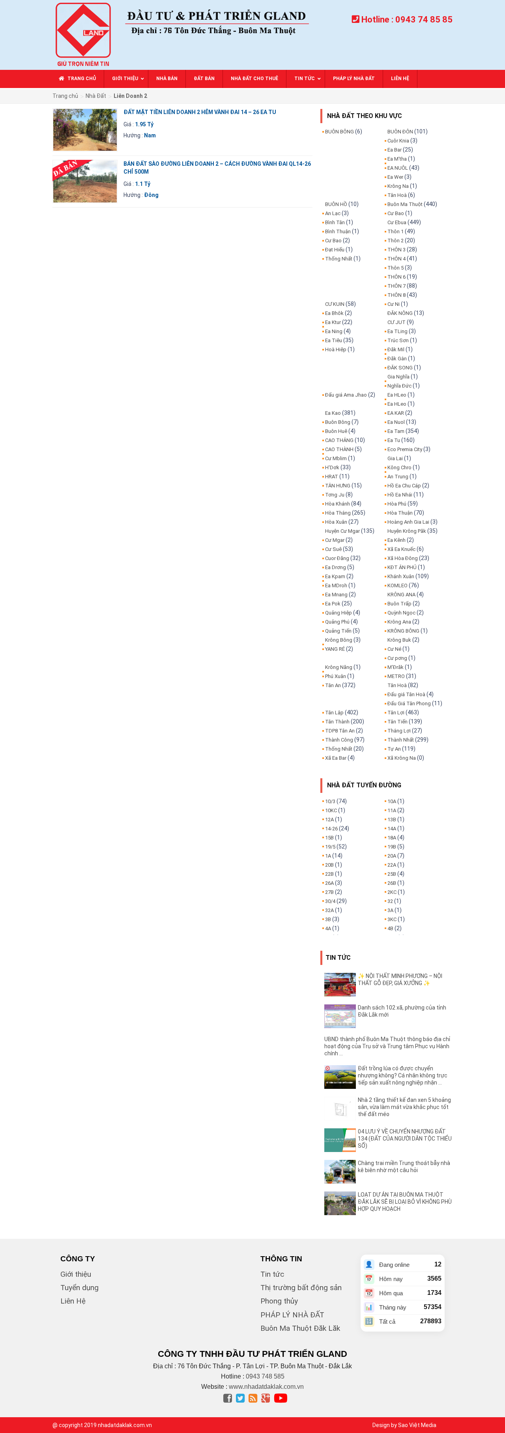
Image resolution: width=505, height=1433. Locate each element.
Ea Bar (394, 150)
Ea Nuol (396, 422)
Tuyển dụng (79, 1287)
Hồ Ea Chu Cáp (404, 486)
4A (328, 928)
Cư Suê (333, 549)
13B (391, 819)
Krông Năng (338, 667)
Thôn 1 (395, 231)
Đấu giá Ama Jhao (346, 395)
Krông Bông (338, 640)
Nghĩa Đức (399, 386)
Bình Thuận (338, 231)
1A (328, 856)
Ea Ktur (333, 322)
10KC (331, 810)
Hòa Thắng (338, 513)
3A (390, 910)
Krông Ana (399, 622)
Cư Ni (393, 304)
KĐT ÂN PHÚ (402, 567)
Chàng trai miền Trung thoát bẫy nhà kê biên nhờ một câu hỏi (404, 1166)
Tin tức (272, 1274)
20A (391, 856)
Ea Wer (395, 177)
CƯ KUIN (334, 304)
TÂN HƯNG (337, 486)
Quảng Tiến (338, 631)
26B (391, 883)
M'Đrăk (395, 667)
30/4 (330, 901)
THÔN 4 (396, 259)
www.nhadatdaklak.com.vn (266, 1386)
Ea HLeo (396, 395)
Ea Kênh (396, 540)
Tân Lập (334, 713)
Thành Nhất (400, 740)
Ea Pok (332, 604)
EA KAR (395, 413)
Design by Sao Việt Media (404, 1425)
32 (390, 901)
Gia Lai (395, 458)
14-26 (331, 829)
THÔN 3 (396, 250)
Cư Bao (333, 241)
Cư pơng (397, 658)
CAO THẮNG (339, 440)
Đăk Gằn (397, 359)
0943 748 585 (265, 1376)
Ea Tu (393, 440)
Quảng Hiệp (338, 613)
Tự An (394, 749)
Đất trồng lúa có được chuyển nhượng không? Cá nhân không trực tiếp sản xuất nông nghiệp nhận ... (402, 1075)
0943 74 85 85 (424, 19)
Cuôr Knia (398, 141)
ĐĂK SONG (400, 368)
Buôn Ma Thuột (405, 204)
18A (391, 838)
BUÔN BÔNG (339, 132)
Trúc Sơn (398, 340)
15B (329, 838)
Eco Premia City (404, 449)
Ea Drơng (335, 567)
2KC (392, 892)
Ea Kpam (335, 576)
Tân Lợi (395, 713)
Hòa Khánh (337, 504)
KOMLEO (397, 585)
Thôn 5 (395, 268)
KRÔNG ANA (401, 595)
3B (328, 919)
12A (329, 819)
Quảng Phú (337, 622)
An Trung (397, 477)
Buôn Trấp (399, 604)
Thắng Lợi (399, 731)
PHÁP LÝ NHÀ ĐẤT (292, 1314)
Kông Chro (399, 467)
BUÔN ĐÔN (400, 132)
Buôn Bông (337, 422)
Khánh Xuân (400, 576)
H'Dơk (332, 467)
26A (329, 883)
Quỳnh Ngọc (401, 613)
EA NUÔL (397, 168)
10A (391, 801)
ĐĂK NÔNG (400, 313)
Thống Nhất (338, 259)
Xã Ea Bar (335, 758)
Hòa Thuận (400, 513)
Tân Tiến (397, 722)
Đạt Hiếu (334, 250)
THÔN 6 (396, 277)
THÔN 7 (396, 286)
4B (390, 928)
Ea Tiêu (333, 340)
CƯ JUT (396, 322)
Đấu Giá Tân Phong (409, 703)
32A (329, 910)
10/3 (330, 801)
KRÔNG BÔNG (403, 631)
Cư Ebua (396, 222)
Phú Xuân (335, 676)
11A (391, 810)
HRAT (331, 477)
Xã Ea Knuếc (401, 549)
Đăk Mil (395, 349)
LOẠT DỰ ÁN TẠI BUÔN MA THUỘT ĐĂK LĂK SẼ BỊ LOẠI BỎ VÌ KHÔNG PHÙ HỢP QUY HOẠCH (405, 1201)
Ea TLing (397, 331)
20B (329, 865)
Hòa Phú (396, 504)
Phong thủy (279, 1301)
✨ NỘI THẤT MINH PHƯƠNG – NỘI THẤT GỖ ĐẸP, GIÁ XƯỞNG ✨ (400, 979)
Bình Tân (335, 222)
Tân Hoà (397, 195)
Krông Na (398, 186)
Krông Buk (399, 640)
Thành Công (339, 740)
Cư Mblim (336, 458)
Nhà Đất (96, 96)
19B (391, 847)
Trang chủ (65, 96)
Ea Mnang (336, 595)
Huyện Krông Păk (406, 531)
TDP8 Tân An (340, 731)
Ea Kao (333, 413)
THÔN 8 (396, 295)
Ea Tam (395, 431)
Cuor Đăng (337, 558)
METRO (396, 676)
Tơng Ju (334, 495)
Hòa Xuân (336, 522)
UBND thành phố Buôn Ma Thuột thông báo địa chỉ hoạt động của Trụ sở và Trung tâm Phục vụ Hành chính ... (387, 1046)
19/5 (330, 847)
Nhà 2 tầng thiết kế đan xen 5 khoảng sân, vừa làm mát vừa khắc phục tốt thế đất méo (404, 1107)
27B (329, 892)
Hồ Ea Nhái (399, 495)
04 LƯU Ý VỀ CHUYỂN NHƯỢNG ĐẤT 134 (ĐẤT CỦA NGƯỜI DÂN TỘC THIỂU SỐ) (405, 1138)
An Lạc (332, 213)
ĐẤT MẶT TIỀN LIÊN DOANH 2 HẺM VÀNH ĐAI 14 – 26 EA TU (199, 112)
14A (391, 829)
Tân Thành (337, 722)
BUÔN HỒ (336, 204)
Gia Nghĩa (398, 377)
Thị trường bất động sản (301, 1287)
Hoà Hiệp (335, 349)
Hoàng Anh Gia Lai (408, 522)
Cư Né (394, 649)
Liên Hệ (73, 1301)
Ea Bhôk (334, 313)
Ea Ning (333, 331)
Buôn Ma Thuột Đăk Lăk (300, 1328)
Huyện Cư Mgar (342, 531)
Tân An (333, 685)
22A (391, 865)
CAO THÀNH (339, 449)
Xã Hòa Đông (402, 558)
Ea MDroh (336, 585)
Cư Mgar (334, 540)
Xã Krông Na (401, 758)
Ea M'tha (397, 159)
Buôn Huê (336, 431)
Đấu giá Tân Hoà (406, 694)
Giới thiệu (75, 1274)
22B (329, 874)
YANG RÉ (335, 649)
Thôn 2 (395, 241)
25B (391, 874)
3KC (392, 919)
